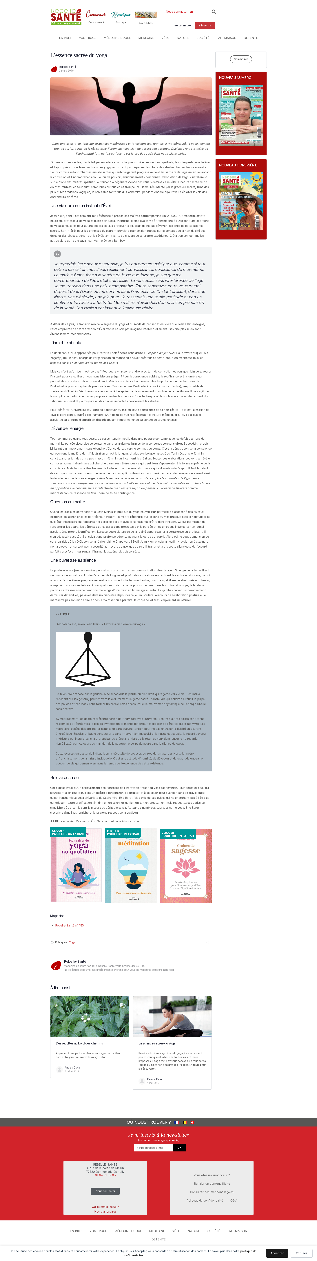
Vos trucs (87, 38)
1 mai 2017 (153, 1083)
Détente (251, 38)
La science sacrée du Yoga (157, 1043)
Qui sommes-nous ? (105, 1207)
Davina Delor (155, 1079)
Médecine (146, 38)
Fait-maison (226, 38)
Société (202, 38)
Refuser (301, 1253)
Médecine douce (117, 38)
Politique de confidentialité (205, 1200)
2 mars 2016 (66, 70)
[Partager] (207, 943)
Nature (183, 38)
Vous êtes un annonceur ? (212, 1175)
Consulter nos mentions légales (212, 1192)
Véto (165, 38)
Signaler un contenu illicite (211, 1183)
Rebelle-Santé (67, 66)
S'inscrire (205, 25)
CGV (233, 1200)
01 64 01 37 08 (105, 1175)
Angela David (73, 1067)
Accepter (277, 1253)
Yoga (72, 942)
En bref (65, 38)
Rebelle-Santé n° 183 (69, 925)
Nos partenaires (105, 1211)
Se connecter (183, 25)
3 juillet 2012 (72, 1071)
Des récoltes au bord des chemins (79, 1043)
